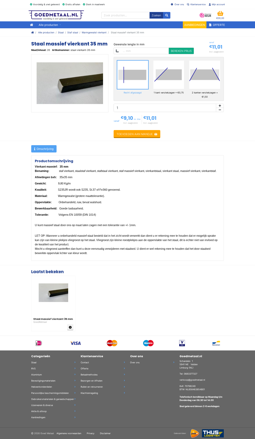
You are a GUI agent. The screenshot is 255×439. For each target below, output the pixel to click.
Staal (61, 32)
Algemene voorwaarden (69, 433)
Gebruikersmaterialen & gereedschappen (52, 399)
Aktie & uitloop (39, 411)
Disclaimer (105, 433)
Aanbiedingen (194, 25)
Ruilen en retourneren (92, 387)
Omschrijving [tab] (45, 149)
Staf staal (72, 32)
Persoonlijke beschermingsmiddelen (50, 393)
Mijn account (218, 4)
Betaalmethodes (89, 374)
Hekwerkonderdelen (41, 387)
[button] (220, 15)
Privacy (90, 433)
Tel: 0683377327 (188, 373)
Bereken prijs (181, 51)
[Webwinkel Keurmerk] (205, 15)
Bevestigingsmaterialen (43, 380)
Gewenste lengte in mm (129, 44)
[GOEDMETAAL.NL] (56, 15)
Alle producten (46, 32)
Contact (85, 362)
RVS (33, 368)
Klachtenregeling (89, 393)
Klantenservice (198, 4)
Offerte (218, 25)
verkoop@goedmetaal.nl (192, 380)
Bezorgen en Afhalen (91, 380)
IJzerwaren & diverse (42, 405)
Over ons (179, 4)
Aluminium (36, 374)
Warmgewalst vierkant (94, 32)
